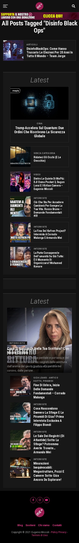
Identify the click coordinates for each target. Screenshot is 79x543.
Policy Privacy (58, 532)
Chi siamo (44, 525)
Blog (20, 525)
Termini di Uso (40, 535)
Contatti (57, 525)
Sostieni (30, 525)
